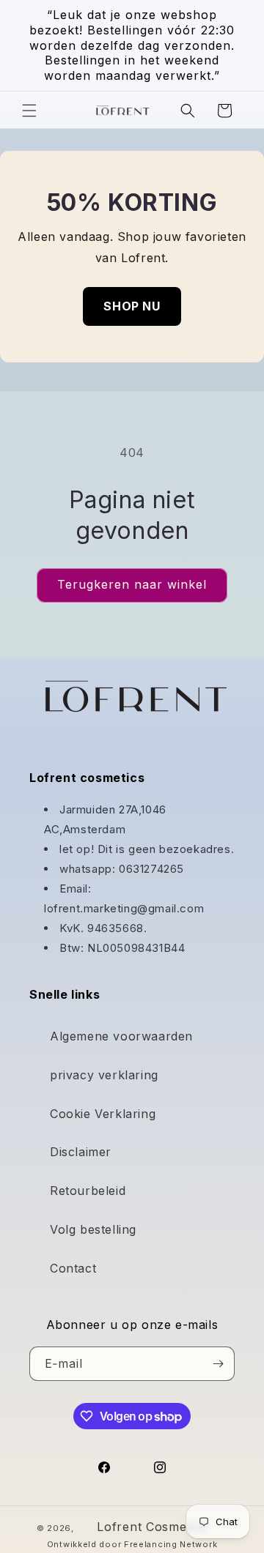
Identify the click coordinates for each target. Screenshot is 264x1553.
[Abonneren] (218, 1364)
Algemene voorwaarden (121, 1036)
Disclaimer (80, 1151)
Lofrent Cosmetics (152, 1526)
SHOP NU (131, 306)
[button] (29, 110)
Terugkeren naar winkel (132, 584)
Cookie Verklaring (102, 1113)
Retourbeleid (87, 1190)
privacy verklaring (104, 1075)
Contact (73, 1268)
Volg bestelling (93, 1229)
